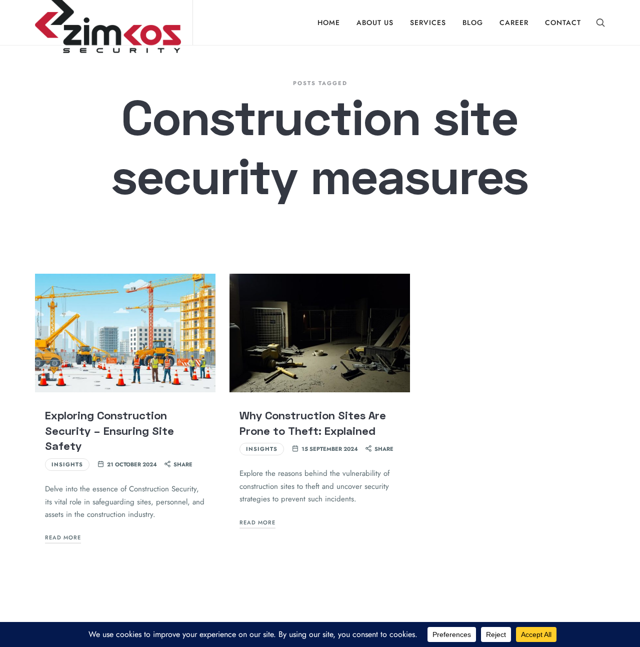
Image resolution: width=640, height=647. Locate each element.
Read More (63, 537)
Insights (67, 464)
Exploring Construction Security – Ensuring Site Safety (109, 430)
